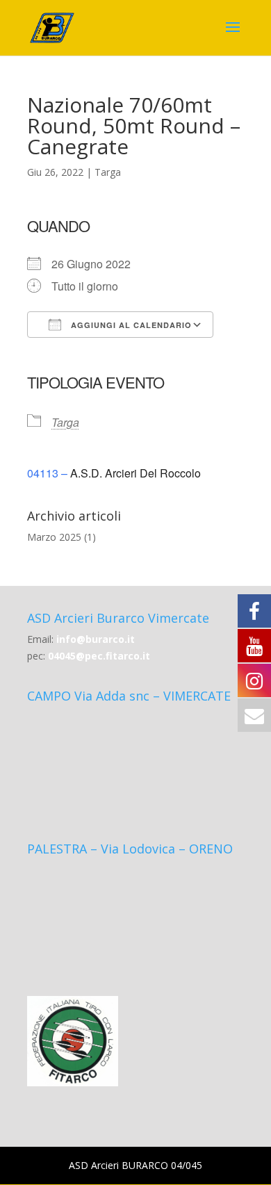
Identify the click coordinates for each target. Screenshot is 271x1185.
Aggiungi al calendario (130, 325)
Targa (108, 172)
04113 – (48, 473)
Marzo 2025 (54, 537)
